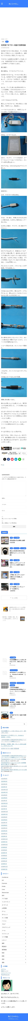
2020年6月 (4, 825)
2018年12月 (4, 866)
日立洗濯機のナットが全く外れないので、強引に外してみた (18, 661)
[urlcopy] (23, 459)
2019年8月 (4, 850)
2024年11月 (4, 792)
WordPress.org (5, 974)
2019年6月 (4, 855)
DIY (3, 464)
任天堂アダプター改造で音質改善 (10, 748)
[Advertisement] (14, 22)
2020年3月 (4, 833)
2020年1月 (4, 836)
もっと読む (15, 598)
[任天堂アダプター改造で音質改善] (15, 459)
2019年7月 (4, 853)
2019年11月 (4, 842)
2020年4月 (4, 831)
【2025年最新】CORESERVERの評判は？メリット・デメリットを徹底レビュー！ (13, 740)
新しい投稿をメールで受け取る (9, 523)
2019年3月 (4, 858)
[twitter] (4, 459)
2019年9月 (4, 847)
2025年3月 (4, 784)
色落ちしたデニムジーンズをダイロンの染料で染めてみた (17, 565)
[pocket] (12, 459)
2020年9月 (4, 817)
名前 (3, 498)
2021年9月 (4, 806)
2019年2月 (4, 861)
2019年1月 (4, 864)
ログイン (3, 969)
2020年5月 (4, 828)
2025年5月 (4, 781)
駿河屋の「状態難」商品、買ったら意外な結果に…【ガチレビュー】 (18, 704)
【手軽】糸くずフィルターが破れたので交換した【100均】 (17, 577)
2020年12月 (4, 811)
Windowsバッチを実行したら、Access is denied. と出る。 (18, 674)
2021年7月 (4, 809)
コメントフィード (6, 973)
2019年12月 (4, 839)
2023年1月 (4, 800)
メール (4, 504)
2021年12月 (4, 803)
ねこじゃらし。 (14, 4)
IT (22, 757)
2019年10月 (4, 844)
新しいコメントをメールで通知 (9, 518)
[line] (19, 459)
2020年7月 (4, 822)
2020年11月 (4, 814)
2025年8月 (4, 778)
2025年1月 (4, 787)
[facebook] (8, 459)
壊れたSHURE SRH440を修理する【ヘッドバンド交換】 (17, 553)
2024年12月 (4, 789)
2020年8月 (4, 820)
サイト (3, 510)
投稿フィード (4, 971)
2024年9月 (4, 795)
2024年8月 (4, 798)
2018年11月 (4, 869)
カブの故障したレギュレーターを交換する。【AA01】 (17, 589)
